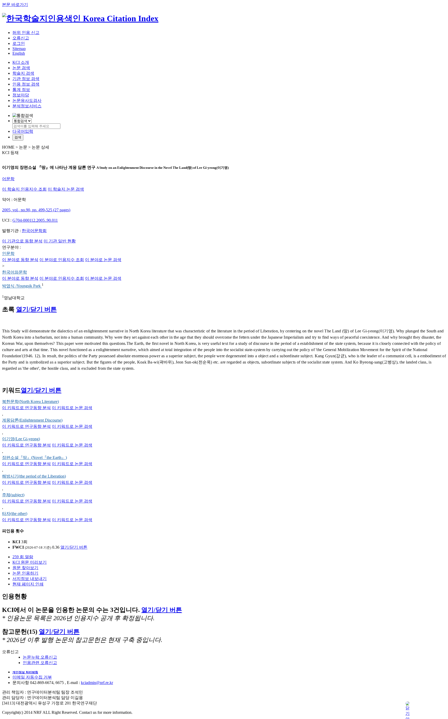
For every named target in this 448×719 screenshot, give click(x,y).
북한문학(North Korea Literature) (30, 401)
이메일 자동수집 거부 (32, 677)
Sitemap (19, 48)
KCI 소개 (20, 62)
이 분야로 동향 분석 (20, 259)
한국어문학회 (34, 230)
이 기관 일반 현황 (60, 241)
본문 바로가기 (15, 4)
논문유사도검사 (26, 100)
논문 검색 (21, 68)
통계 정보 (21, 89)
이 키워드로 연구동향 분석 (26, 408)
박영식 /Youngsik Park (22, 286)
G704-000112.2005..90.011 (35, 220)
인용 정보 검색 (25, 84)
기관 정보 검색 (25, 78)
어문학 (8, 179)
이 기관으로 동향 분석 (22, 241)
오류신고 (20, 38)
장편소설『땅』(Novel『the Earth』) (34, 457)
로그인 (18, 43)
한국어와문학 (14, 272)
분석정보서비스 (26, 106)
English (18, 53)
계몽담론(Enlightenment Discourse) (32, 420)
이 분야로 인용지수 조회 (61, 259)
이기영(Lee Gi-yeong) (21, 439)
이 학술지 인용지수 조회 (24, 189)
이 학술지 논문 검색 (66, 189)
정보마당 (20, 95)
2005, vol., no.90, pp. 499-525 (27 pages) (36, 210)
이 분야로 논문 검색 (103, 259)
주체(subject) (13, 495)
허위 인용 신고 (25, 32)
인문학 (8, 253)
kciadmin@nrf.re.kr (97, 682)
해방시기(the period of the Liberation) (34, 476)
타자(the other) (14, 513)
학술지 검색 (23, 73)
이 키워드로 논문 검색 (72, 408)
